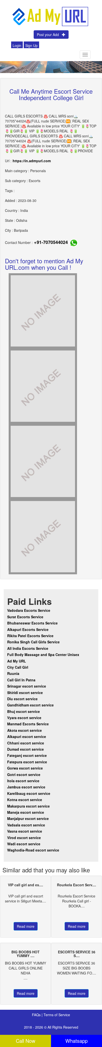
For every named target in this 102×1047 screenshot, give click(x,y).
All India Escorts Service (27, 648)
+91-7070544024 (51, 242)
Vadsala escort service (26, 824)
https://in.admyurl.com (32, 160)
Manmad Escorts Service (28, 723)
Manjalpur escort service (28, 818)
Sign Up (31, 45)
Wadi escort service (23, 843)
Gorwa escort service (25, 768)
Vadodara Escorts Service (28, 610)
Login (17, 45)
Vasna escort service (24, 831)
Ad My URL (16, 661)
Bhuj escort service (23, 711)
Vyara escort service (24, 717)
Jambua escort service (26, 786)
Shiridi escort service (25, 692)
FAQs (37, 1014)
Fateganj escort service (27, 755)
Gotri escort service (23, 774)
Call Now (25, 1040)
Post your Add (49, 34)
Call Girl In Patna (21, 679)
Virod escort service (24, 837)
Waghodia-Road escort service (33, 850)
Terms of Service (57, 1014)
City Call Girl (18, 667)
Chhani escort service (25, 742)
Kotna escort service (24, 799)
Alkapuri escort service (26, 736)
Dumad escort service (25, 749)
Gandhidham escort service (30, 704)
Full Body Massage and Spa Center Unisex (43, 654)
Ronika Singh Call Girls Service (33, 641)
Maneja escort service (25, 812)
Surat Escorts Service (25, 616)
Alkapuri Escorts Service (28, 629)
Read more (25, 926)
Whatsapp (76, 1040)
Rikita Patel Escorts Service (30, 635)
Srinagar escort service (26, 686)
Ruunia (13, 673)
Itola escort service (23, 780)
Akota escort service (24, 730)
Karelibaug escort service (28, 793)
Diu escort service (22, 698)
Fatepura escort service (27, 761)
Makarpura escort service (28, 806)
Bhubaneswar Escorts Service (32, 622)
